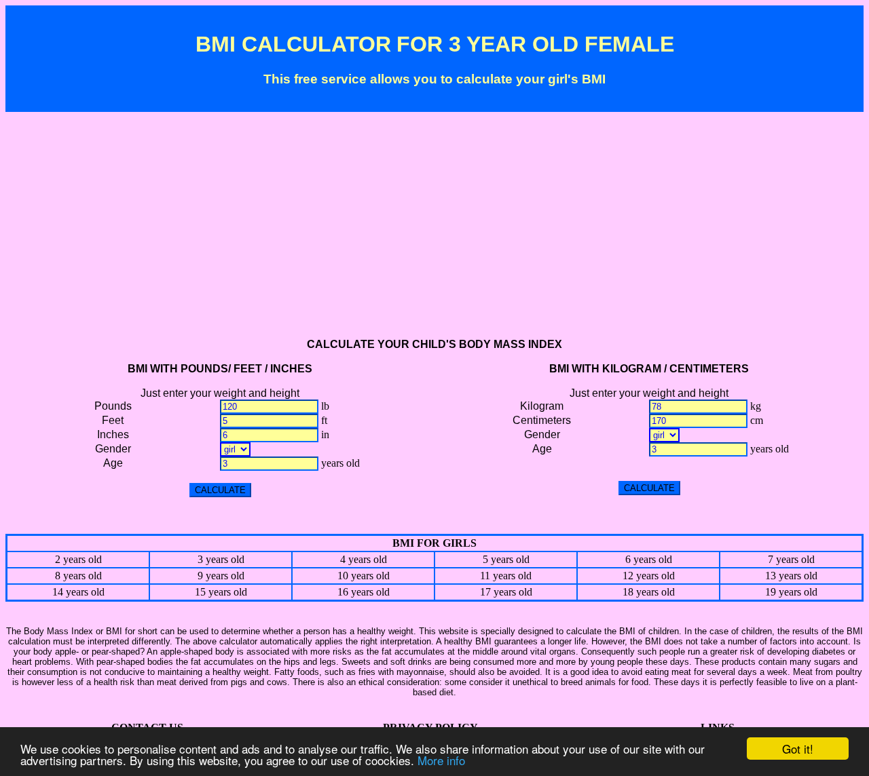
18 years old (649, 592)
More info (441, 760)
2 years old (78, 559)
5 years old (506, 559)
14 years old (78, 592)
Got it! (797, 748)
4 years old (363, 559)
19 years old (791, 592)
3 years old (221, 559)
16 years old (363, 592)
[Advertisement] (434, 231)
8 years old (78, 575)
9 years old (221, 575)
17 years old (506, 592)
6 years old (648, 559)
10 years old (363, 575)
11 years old (506, 575)
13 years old (791, 575)
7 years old (791, 559)
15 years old (221, 592)
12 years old (649, 575)
